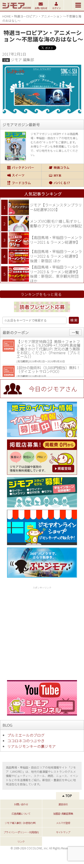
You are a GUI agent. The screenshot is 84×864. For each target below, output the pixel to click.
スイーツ (20, 175)
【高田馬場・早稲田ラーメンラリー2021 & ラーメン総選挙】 (56, 240)
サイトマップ (63, 832)
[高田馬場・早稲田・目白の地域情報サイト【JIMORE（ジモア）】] (16, 9)
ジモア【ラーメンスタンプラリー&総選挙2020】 (56, 207)
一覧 (75, 332)
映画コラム (63, 167)
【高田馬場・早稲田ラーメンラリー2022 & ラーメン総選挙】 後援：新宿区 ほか (56, 256)
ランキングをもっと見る (41, 294)
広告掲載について (21, 813)
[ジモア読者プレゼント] (42, 313)
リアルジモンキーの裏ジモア (31, 746)
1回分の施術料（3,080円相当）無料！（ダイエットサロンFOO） (48, 369)
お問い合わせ (21, 804)
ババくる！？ (63, 183)
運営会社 (63, 804)
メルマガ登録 (63, 823)
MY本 (63, 175)
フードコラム (20, 183)
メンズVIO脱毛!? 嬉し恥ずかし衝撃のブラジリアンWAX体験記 (56, 223)
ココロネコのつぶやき (26, 740)
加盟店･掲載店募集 (63, 813)
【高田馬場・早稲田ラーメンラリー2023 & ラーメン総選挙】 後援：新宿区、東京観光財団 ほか (56, 274)
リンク (21, 841)
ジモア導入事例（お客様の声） (21, 823)
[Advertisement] (42, 632)
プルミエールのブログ (26, 735)
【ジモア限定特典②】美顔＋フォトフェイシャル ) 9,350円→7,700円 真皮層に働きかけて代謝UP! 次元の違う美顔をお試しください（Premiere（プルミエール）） (48, 349)
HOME (6, 16)
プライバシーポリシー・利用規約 (21, 832)
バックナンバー (20, 167)
